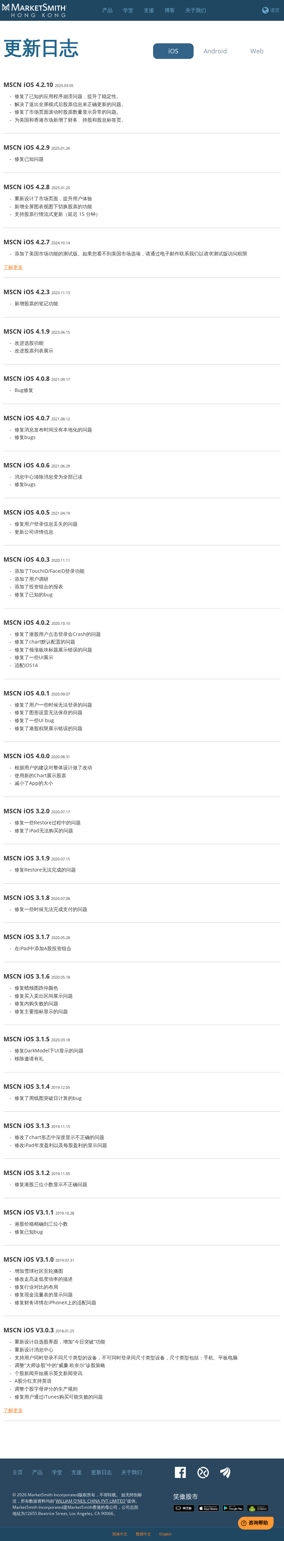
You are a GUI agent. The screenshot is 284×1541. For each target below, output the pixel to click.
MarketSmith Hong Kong (38, 14)
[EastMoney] (225, 1469)
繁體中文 (143, 1534)
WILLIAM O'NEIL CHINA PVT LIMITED (90, 1501)
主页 (17, 1472)
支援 (76, 1472)
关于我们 (131, 1472)
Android (215, 51)
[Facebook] (180, 1469)
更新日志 (101, 1472)
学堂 (57, 1472)
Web (257, 51)
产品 (37, 1472)
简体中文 (119, 1534)
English (165, 1534)
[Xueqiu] (203, 1469)
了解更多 (13, 267)
